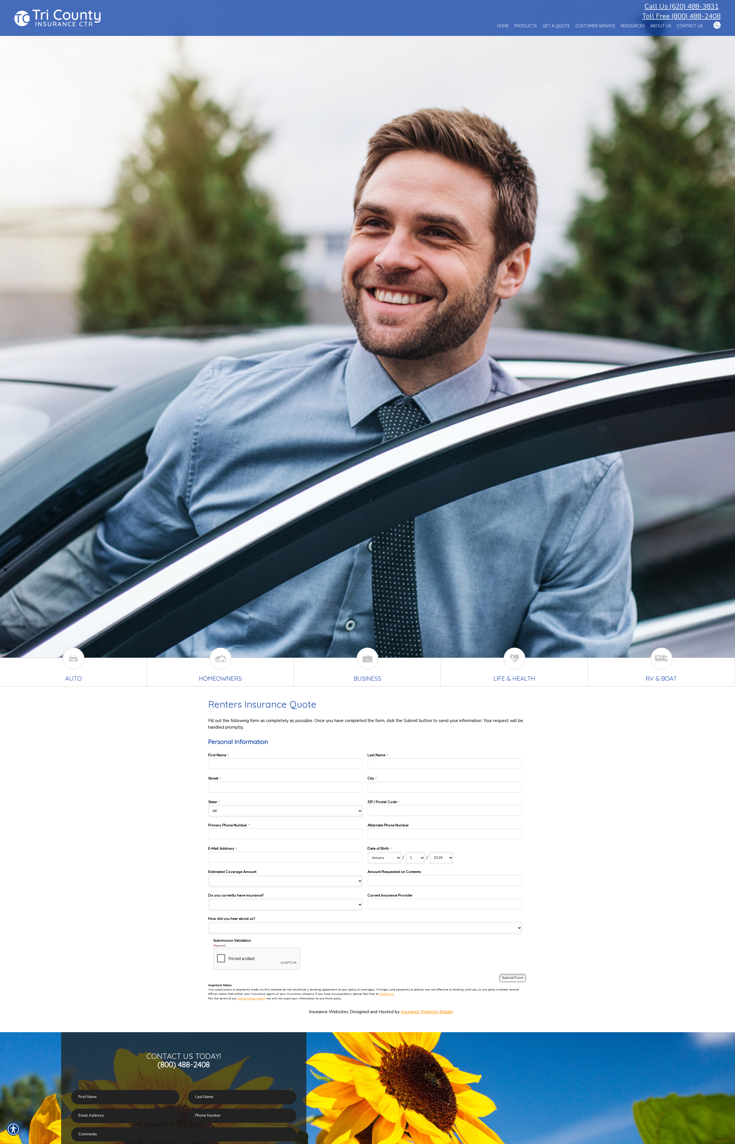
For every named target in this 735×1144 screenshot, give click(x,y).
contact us (386, 994)
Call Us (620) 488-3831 (682, 6)
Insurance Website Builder (427, 1012)
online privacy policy (251, 998)
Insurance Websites (329, 1012)
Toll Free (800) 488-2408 (681, 16)
